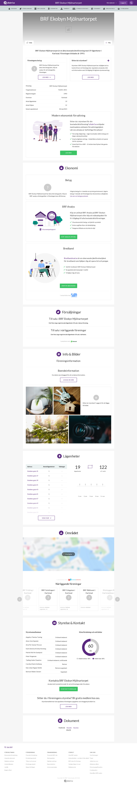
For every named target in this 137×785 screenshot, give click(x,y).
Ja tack (69, 410)
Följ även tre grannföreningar (55, 405)
